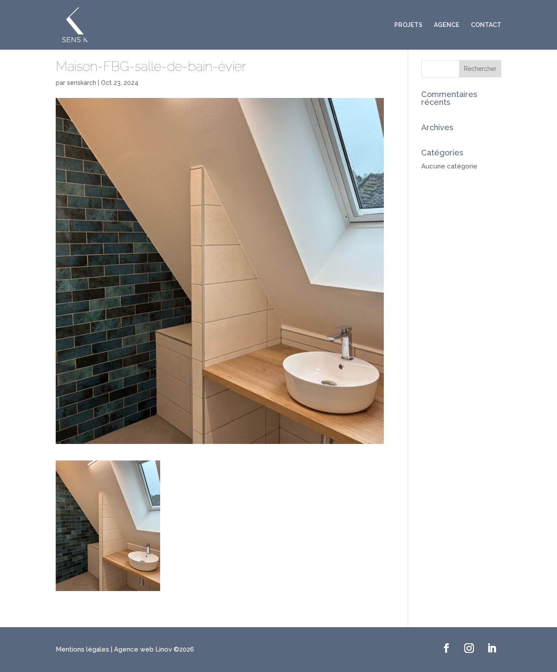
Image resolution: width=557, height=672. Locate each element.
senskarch (81, 82)
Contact (486, 25)
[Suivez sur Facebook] (446, 648)
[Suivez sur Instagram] (469, 648)
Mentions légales (83, 649)
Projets (408, 25)
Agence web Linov (143, 649)
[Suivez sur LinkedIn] (491, 648)
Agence (447, 25)
